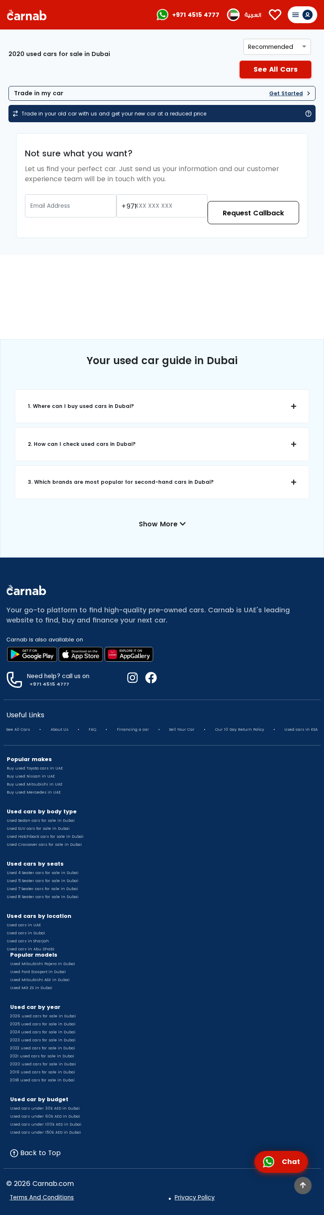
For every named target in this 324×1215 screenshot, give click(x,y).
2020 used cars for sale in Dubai (43, 1064)
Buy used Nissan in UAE (31, 776)
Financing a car (133, 729)
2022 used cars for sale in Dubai (42, 1048)
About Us (59, 729)
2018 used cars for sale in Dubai (42, 1080)
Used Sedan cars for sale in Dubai (41, 820)
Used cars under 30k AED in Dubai (45, 1108)
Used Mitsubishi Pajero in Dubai (42, 963)
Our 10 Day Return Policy (239, 729)
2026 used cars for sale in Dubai (43, 1016)
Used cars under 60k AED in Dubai (45, 1116)
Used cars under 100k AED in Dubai (45, 1124)
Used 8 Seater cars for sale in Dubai (42, 896)
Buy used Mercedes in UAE (34, 792)
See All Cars (18, 729)
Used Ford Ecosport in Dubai (38, 971)
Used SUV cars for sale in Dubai (38, 828)
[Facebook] (147, 680)
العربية (253, 15)
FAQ (92, 729)
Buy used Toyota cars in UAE (35, 768)
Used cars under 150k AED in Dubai (45, 1132)
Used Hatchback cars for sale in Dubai (45, 836)
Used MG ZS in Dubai (31, 987)
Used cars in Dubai (26, 933)
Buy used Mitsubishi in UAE (34, 784)
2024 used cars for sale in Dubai (43, 1032)
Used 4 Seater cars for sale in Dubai (42, 872)
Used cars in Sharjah (28, 941)
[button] (162, 406)
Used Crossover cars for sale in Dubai (44, 844)
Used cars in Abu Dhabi (30, 949)
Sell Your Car (181, 729)
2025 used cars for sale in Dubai (43, 1024)
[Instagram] (132, 680)
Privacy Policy (195, 1197)
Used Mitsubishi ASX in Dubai (40, 979)
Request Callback (253, 213)
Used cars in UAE (24, 925)
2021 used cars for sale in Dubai (42, 1056)
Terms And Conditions (42, 1197)
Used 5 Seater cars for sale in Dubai (42, 880)
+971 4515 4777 (195, 15)
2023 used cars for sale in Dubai (43, 1040)
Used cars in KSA (301, 729)
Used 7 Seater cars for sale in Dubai (42, 888)
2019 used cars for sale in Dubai (42, 1072)
